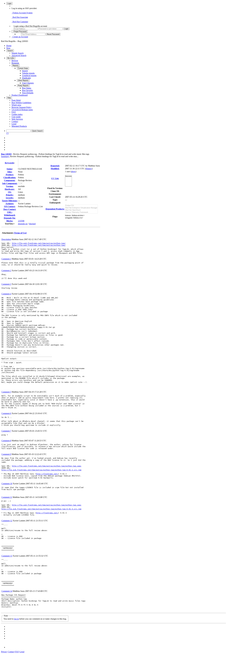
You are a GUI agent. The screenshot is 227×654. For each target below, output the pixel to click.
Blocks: (9, 221)
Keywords (9, 163)
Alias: (9, 172)
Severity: (10, 198)
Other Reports (23, 80)
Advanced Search (19, 55)
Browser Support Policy (22, 107)
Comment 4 (6, 294)
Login (9, 3)
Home (8, 46)
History (89, 168)
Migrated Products (19, 126)
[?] (7, 133)
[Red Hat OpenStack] (81, 210)
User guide (16, 117)
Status (9, 169)
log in (16, 619)
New (8, 48)
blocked (32, 224)
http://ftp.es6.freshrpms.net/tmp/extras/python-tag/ (39, 243)
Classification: (9, 177)
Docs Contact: (9, 209)
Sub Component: (9, 183)
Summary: (5, 156)
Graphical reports (29, 75)
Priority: (10, 195)
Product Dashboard (20, 95)
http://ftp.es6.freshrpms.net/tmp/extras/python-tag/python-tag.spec (46, 466)
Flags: (55, 216)
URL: (9, 212)
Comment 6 (6, 413)
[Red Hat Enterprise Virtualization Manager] (81, 208)
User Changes (28, 83)
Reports (16, 66)
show (73, 171)
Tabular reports (28, 73)
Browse (15, 60)
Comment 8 (6, 440)
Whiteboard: (9, 215)
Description (6, 239)
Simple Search (18, 53)
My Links (10, 58)
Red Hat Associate (20, 17)
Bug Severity (27, 90)
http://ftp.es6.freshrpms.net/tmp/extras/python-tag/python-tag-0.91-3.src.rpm (41, 509)
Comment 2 (6, 270)
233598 (21, 221)
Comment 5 (6, 392)
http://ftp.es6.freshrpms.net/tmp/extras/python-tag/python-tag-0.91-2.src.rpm (41, 470)
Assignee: (10, 203)
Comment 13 (6, 556)
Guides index (17, 114)
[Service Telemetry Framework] (81, 212)
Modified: (55, 168)
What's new (16, 105)
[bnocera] (68, 176)
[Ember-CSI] (81, 206)
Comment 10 (6, 483)
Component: (9, 180)
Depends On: (10, 218)
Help (9, 98)
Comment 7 (6, 431)
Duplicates (26, 78)
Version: (9, 186)
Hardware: (10, 189)
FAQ (14, 112)
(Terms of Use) (20, 233)
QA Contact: (9, 206)
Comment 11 (6, 497)
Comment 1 (6, 259)
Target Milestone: (9, 201)
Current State (23, 68)
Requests (15, 63)
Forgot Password (20, 31)
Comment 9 (6, 454)
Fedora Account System (22, 13)
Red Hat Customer (20, 22)
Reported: (55, 166)
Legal (14, 124)
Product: (10, 175)
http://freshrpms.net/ (47, 474)
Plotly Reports (23, 86)
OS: (9, 192)
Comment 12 (6, 521)
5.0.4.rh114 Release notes (22, 110)
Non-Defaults (27, 93)
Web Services (17, 119)
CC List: (55, 178)
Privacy (4, 652)
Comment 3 (6, 284)
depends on (22, 224)
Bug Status (26, 88)
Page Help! (16, 100)
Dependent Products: (55, 209)
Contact (15, 121)
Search (10, 51)
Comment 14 (6, 591)
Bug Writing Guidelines (21, 102)
